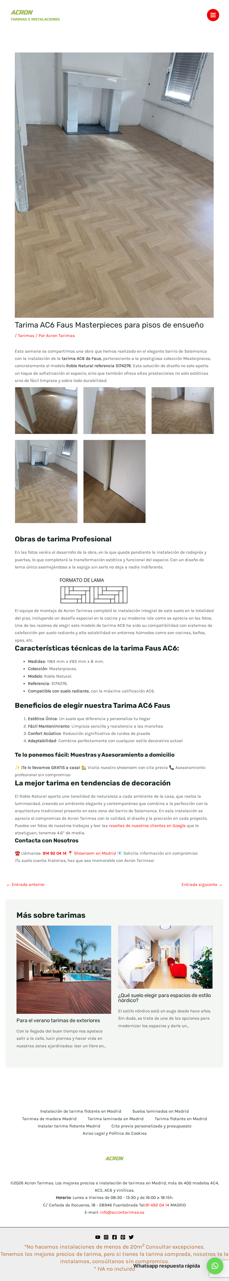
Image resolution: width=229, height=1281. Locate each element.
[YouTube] (97, 1237)
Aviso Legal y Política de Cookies (115, 1133)
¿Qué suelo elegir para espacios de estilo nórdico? (164, 997)
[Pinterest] (122, 1237)
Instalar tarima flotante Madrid (69, 1126)
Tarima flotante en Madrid (181, 1118)
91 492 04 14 (157, 1205)
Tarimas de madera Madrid (49, 1118)
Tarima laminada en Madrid (116, 1118)
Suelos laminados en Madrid (160, 1111)
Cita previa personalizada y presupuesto (151, 1126)
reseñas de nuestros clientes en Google (147, 825)
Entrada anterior (25, 884)
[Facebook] (114, 1237)
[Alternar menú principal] (213, 15)
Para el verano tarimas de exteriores (58, 1020)
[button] (215, 1266)
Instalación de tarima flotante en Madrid (80, 1111)
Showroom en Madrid (95, 853)
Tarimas (26, 335)
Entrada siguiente (202, 884)
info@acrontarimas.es (122, 1212)
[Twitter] (131, 1237)
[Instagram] (106, 1237)
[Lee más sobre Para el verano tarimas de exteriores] (63, 969)
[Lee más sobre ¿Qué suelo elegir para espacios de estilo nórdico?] (165, 956)
